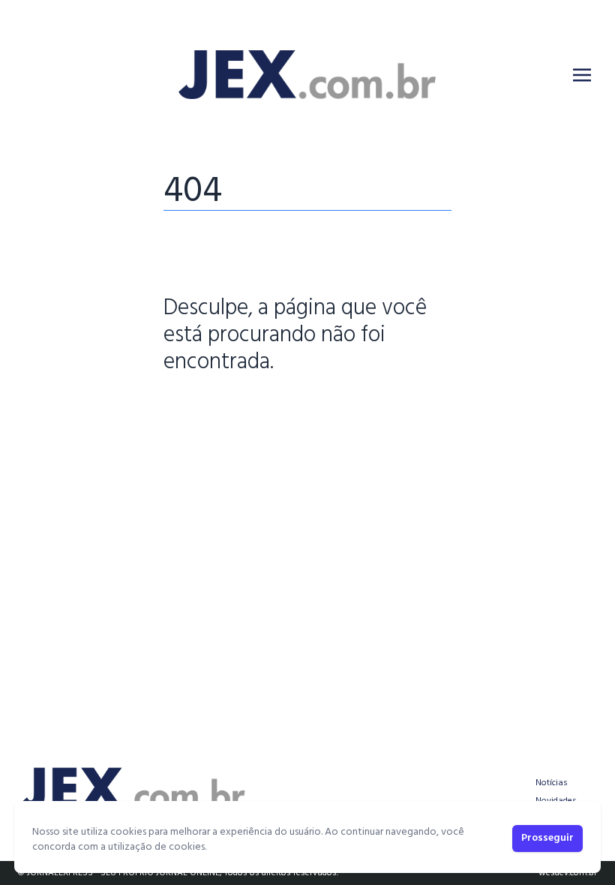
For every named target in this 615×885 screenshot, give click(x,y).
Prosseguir (547, 838)
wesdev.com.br (567, 873)
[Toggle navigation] (582, 75)
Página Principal (215, 408)
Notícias (552, 783)
